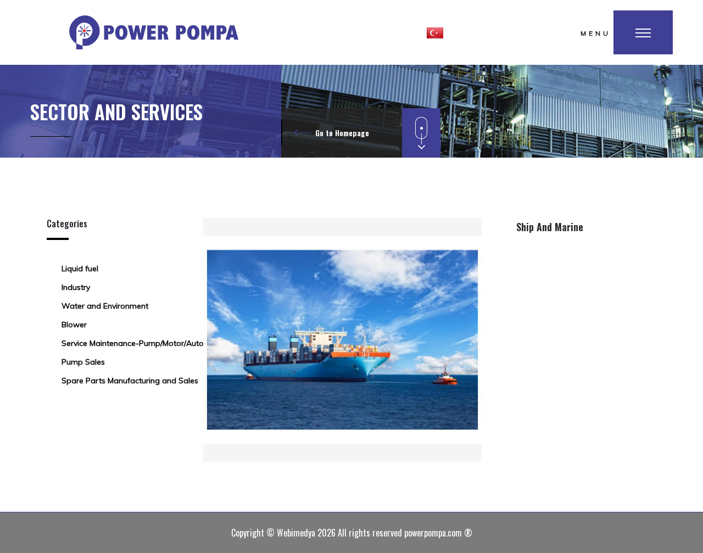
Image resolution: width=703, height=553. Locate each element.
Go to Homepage (342, 132)
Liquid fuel (80, 268)
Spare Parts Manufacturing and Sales (130, 381)
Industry (76, 287)
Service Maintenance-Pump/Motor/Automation (146, 343)
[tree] (117, 324)
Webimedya (296, 532)
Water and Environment (105, 306)
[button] (435, 32)
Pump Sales (83, 362)
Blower (74, 324)
